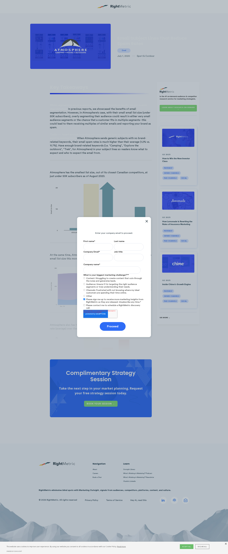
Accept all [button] (186, 547)
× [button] (226, 544)
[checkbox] (113, 287)
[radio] (113, 279)
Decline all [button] (202, 547)
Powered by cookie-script (14, 551)
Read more (121, 546)
